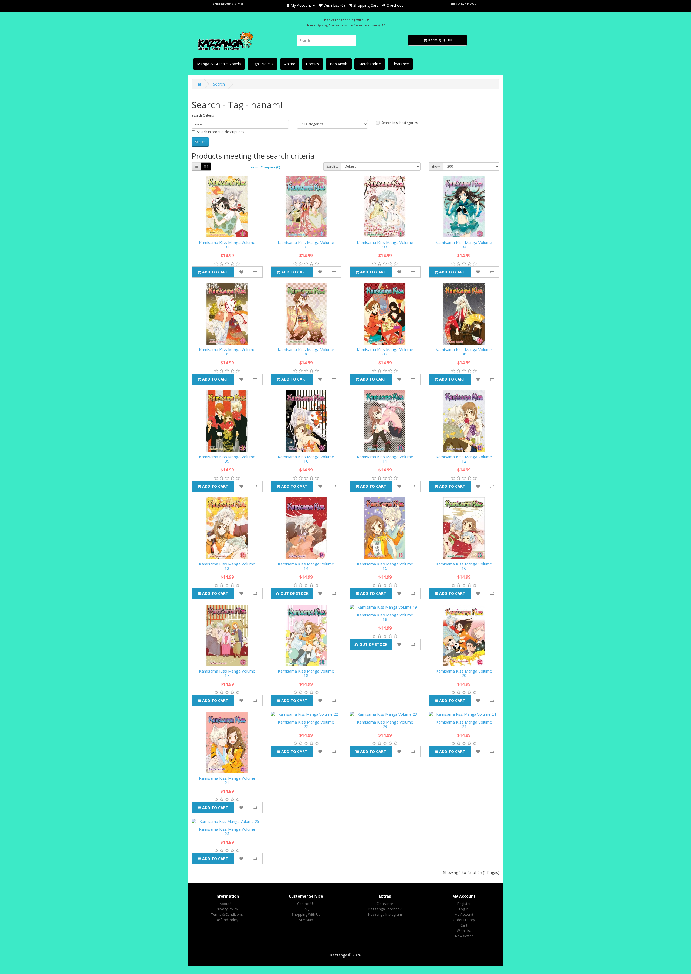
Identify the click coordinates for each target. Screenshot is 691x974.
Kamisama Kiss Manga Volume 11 (385, 459)
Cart (463, 925)
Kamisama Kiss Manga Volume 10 (306, 459)
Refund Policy (227, 919)
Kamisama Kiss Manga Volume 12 (464, 459)
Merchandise (369, 63)
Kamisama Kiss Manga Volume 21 (227, 780)
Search (219, 84)
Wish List (464, 930)
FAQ (306, 909)
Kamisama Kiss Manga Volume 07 (385, 352)
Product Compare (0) (264, 167)
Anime (289, 63)
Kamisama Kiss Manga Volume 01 (227, 245)
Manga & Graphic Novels (219, 63)
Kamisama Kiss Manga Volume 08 (464, 352)
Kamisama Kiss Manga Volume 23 (385, 724)
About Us (227, 903)
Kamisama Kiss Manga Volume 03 (385, 245)
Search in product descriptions (220, 132)
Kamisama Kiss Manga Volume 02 (306, 245)
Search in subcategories (399, 122)
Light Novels (262, 63)
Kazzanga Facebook (385, 909)
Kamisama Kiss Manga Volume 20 (464, 673)
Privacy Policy (227, 909)
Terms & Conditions (227, 914)
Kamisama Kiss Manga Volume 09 (227, 459)
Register (464, 903)
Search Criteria (203, 115)
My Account (464, 914)
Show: (436, 166)
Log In (464, 909)
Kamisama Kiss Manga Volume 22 (306, 724)
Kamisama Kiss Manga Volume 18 (306, 673)
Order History (464, 919)
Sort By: (332, 166)
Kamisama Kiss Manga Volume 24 (464, 724)
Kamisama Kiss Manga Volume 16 (464, 566)
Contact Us (306, 903)
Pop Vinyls (339, 63)
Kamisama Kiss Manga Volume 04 (464, 245)
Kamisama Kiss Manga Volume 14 (306, 566)
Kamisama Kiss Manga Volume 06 (306, 352)
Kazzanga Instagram (385, 914)
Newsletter (464, 936)
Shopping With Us (306, 914)
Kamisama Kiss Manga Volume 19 (385, 617)
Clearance (400, 63)
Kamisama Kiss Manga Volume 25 (227, 831)
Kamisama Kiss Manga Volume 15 (385, 566)
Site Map (306, 919)
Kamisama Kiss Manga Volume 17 (227, 673)
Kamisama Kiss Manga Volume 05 (227, 352)
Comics (312, 63)
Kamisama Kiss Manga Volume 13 (227, 566)
